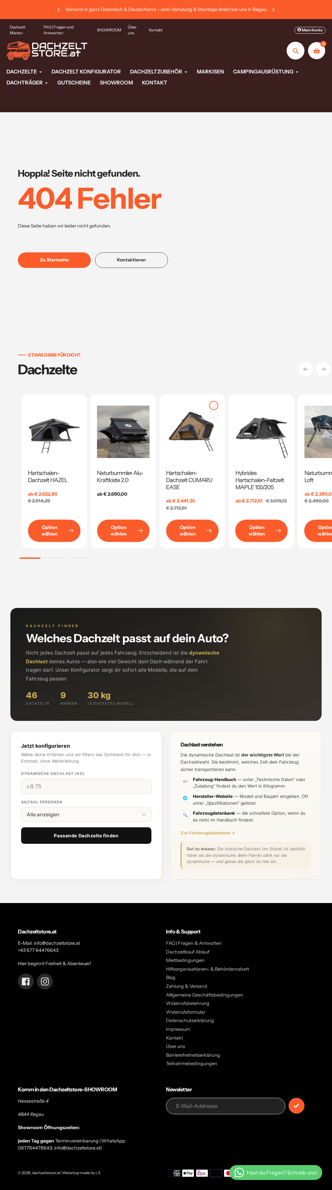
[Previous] (59, 9)
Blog (170, 977)
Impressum (178, 1029)
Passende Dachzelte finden (86, 835)
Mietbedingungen (185, 960)
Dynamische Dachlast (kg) (53, 773)
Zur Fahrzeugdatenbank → (208, 832)
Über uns (132, 30)
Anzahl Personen (42, 802)
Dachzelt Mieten (18, 30)
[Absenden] (296, 1106)
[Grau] (214, 415)
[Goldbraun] (214, 405)
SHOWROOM (109, 30)
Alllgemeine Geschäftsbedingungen (204, 995)
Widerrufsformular (185, 1012)
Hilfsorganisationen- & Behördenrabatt (207, 969)
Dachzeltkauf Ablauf (187, 952)
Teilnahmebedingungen (191, 1063)
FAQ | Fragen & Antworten (194, 943)
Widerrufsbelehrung (187, 1003)
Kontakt (156, 30)
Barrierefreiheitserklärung (193, 1055)
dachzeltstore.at (46, 1173)
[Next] (273, 9)
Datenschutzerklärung (190, 1020)
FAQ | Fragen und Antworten (58, 30)
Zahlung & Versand (186, 986)
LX (98, 1173)
